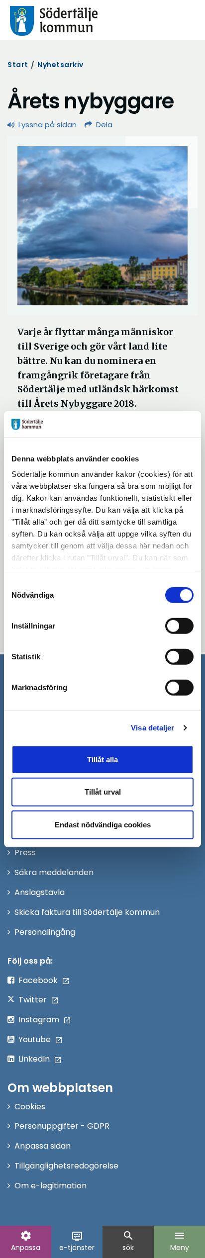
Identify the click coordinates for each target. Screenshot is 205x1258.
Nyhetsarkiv (60, 65)
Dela (104, 124)
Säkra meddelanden (54, 872)
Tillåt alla (102, 759)
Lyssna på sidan (47, 124)
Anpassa (25, 1241)
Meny (179, 1241)
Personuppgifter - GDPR (61, 1126)
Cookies (29, 1106)
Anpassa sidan (42, 1146)
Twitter (32, 999)
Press (25, 852)
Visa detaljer (152, 727)
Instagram (38, 1019)
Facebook (38, 980)
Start (17, 65)
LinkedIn (34, 1059)
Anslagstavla (39, 892)
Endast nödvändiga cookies (103, 824)
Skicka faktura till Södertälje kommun (87, 912)
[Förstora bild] (102, 225)
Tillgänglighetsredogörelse (66, 1165)
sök (128, 1241)
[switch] (179, 625)
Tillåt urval (103, 792)
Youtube (34, 1039)
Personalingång (44, 932)
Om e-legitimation (50, 1185)
